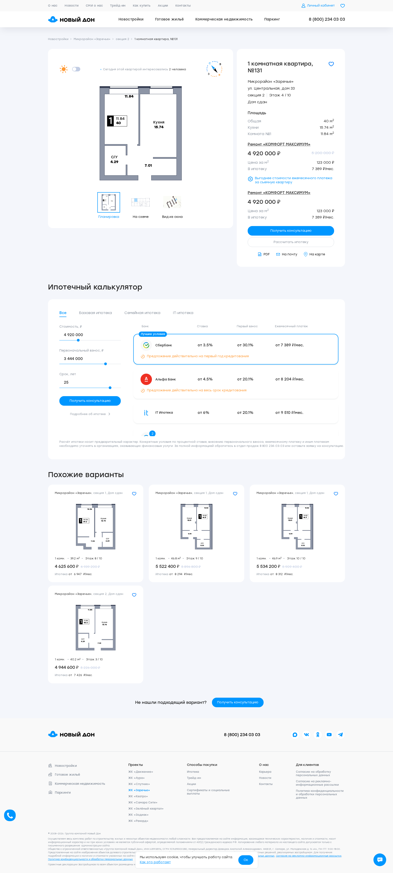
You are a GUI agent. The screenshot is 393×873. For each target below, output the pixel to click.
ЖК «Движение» (140, 771)
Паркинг (272, 19)
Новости (71, 5)
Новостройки (131, 19)
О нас (52, 5)
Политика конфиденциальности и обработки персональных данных (320, 794)
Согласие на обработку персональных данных (313, 773)
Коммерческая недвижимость (224, 19)
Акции (163, 5)
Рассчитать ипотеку (291, 242)
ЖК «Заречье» (139, 790)
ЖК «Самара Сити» (143, 802)
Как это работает (155, 862)
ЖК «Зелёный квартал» (146, 808)
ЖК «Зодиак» (138, 814)
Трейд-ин (117, 5)
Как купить (142, 5)
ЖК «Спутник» (139, 784)
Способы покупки (202, 765)
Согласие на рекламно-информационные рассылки (317, 783)
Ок (246, 860)
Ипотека (193, 771)
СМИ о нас (94, 5)
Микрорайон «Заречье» (271, 81)
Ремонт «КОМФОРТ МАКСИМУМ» (279, 144)
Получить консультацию (291, 231)
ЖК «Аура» (136, 778)
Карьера (265, 771)
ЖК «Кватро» (138, 796)
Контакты (183, 5)
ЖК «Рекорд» (138, 821)
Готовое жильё (169, 19)
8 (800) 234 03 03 (327, 19)
